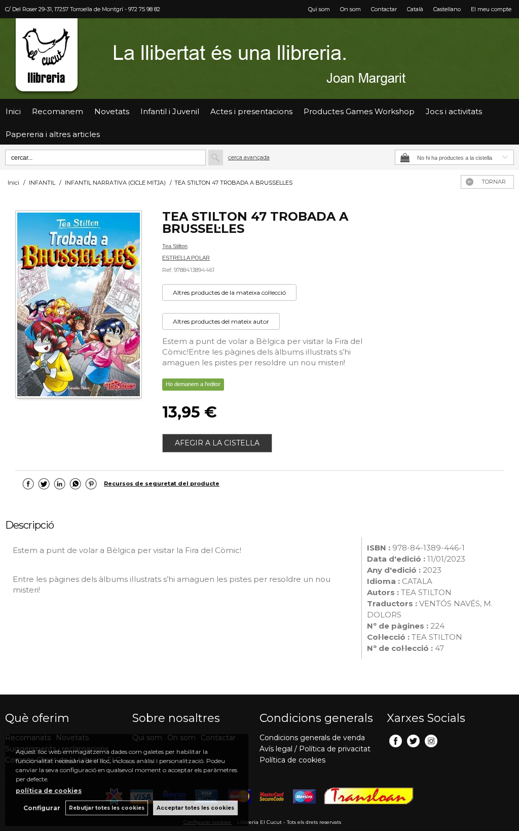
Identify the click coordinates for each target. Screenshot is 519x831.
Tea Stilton (175, 246)
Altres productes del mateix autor (221, 321)
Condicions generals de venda (312, 737)
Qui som (319, 9)
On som (350, 9)
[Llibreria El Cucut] (259, 58)
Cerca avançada (249, 157)
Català (415, 9)
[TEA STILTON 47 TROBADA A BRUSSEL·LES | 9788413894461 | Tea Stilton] (78, 306)
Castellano (447, 9)
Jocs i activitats (454, 111)
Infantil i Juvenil (169, 111)
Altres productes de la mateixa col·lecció (229, 292)
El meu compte (491, 9)
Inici (13, 111)
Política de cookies (292, 760)
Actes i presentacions (251, 111)
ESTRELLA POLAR (186, 258)
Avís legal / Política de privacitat (315, 748)
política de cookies (49, 790)
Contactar (384, 9)
